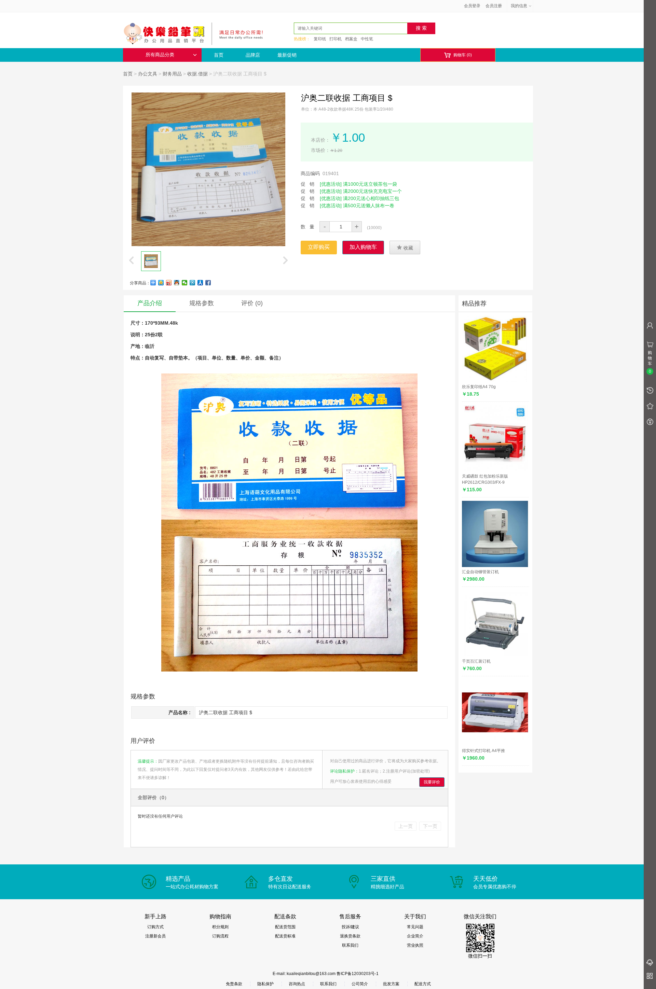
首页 (218, 55)
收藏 (405, 247)
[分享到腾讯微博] (192, 282)
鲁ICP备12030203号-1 (358, 973)
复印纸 (320, 39)
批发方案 (391, 983)
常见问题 (415, 926)
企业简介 (415, 936)
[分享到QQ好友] (177, 282)
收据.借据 (197, 73)
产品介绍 (149, 303)
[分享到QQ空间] (161, 282)
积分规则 (220, 926)
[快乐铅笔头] (196, 32)
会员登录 (472, 5)
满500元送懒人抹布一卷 (368, 205)
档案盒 (351, 39)
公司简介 (360, 983)
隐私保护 (265, 983)
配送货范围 (285, 926)
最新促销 (287, 55)
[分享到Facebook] (208, 282)
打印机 (335, 39)
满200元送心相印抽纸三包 (371, 198)
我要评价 (432, 782)
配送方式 (422, 983)
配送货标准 (285, 936)
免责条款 (234, 983)
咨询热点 (297, 983)
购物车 (458, 55)
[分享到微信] (185, 282)
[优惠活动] (331, 184)
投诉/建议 (350, 926)
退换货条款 (350, 936)
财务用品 (172, 73)
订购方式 (155, 926)
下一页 (430, 826)
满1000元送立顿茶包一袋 (370, 184)
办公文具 (147, 73)
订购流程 (220, 936)
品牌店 (253, 55)
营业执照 (415, 945)
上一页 (405, 826)
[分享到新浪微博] (169, 282)
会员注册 (494, 5)
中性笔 (367, 39)
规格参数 (201, 303)
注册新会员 (155, 936)
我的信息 (519, 5)
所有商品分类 (160, 54)
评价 (252, 303)
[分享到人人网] (200, 282)
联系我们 (350, 945)
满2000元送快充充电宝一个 (372, 191)
